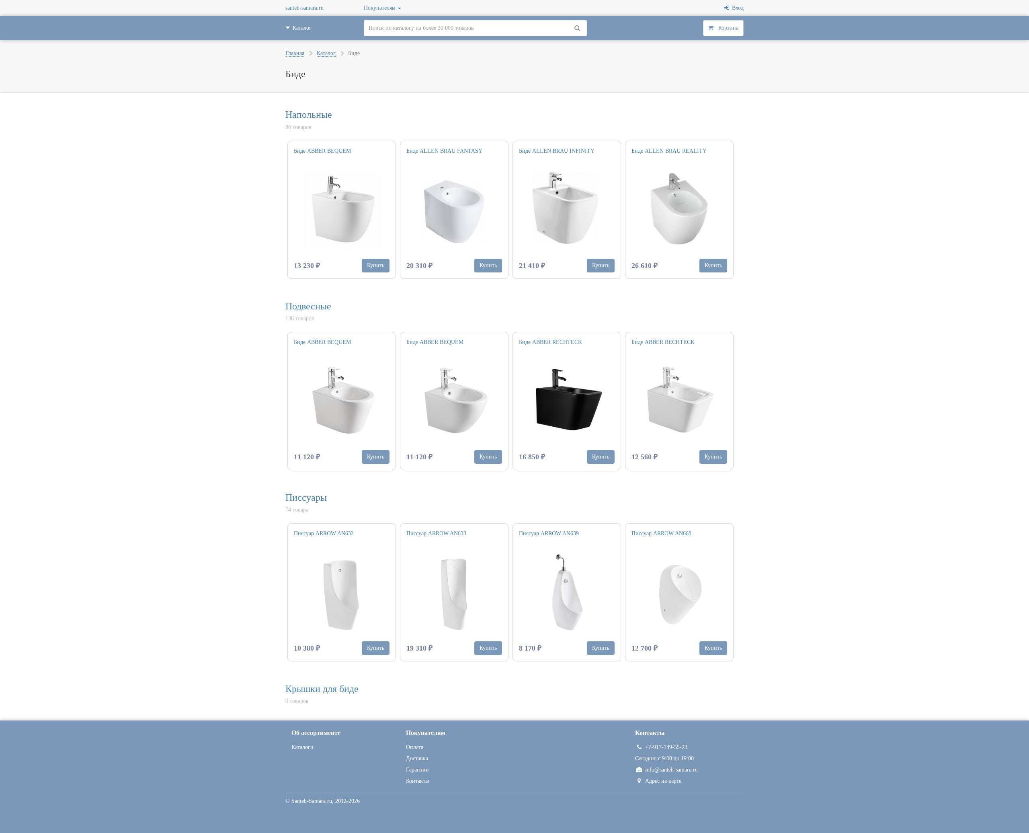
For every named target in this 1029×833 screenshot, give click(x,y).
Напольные (308, 114)
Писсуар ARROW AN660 (661, 533)
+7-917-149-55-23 (666, 747)
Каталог (326, 53)
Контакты (417, 781)
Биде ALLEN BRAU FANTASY (444, 151)
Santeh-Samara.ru (311, 801)
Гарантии (417, 770)
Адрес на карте (663, 781)
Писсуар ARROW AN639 (549, 533)
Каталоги (302, 747)
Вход (736, 8)
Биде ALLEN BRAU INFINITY (556, 151)
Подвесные (308, 306)
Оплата (414, 747)
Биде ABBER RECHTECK (550, 342)
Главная (294, 53)
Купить (375, 265)
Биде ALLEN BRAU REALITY (669, 151)
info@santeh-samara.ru (671, 770)
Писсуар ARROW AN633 (436, 533)
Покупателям (380, 8)
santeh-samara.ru (304, 8)
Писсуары (306, 497)
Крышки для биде (322, 689)
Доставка (417, 758)
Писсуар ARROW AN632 (324, 533)
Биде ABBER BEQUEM (322, 151)
